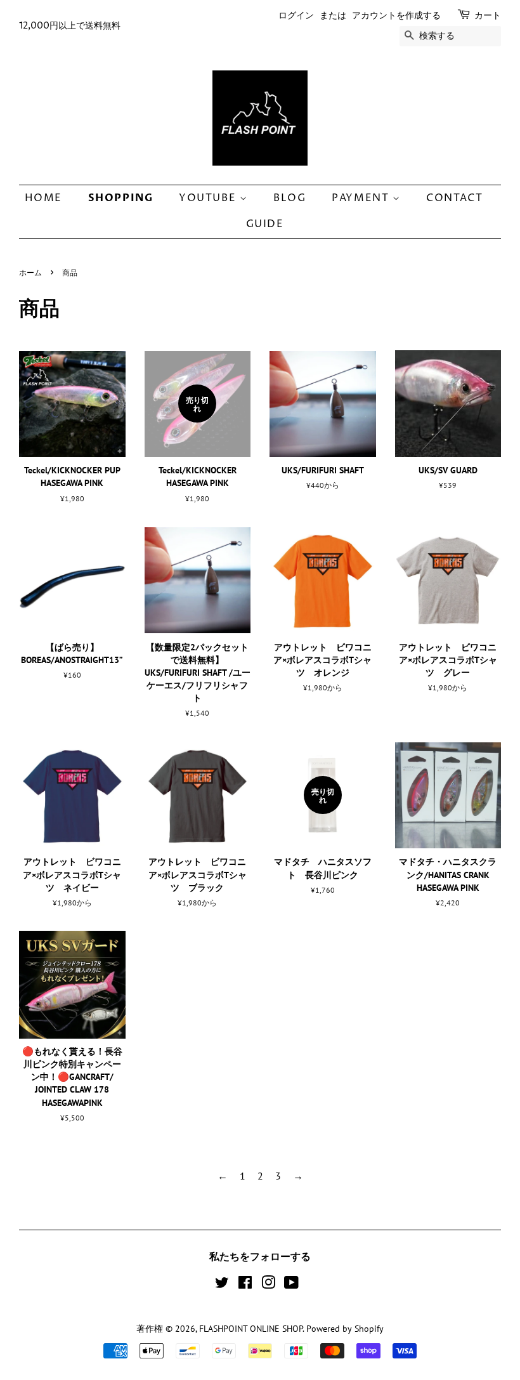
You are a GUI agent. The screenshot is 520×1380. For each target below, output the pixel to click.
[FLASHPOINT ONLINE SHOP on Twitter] (222, 1285)
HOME (43, 198)
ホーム (30, 273)
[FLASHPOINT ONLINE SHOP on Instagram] (268, 1285)
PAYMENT (362, 198)
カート (487, 16)
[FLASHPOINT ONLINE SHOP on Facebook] (245, 1285)
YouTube (209, 198)
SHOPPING (120, 198)
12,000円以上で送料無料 (69, 26)
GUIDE (265, 224)
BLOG (289, 198)
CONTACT (454, 198)
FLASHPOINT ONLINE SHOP (250, 1328)
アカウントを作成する (396, 16)
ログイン (296, 16)
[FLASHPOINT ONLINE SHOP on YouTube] (291, 1285)
